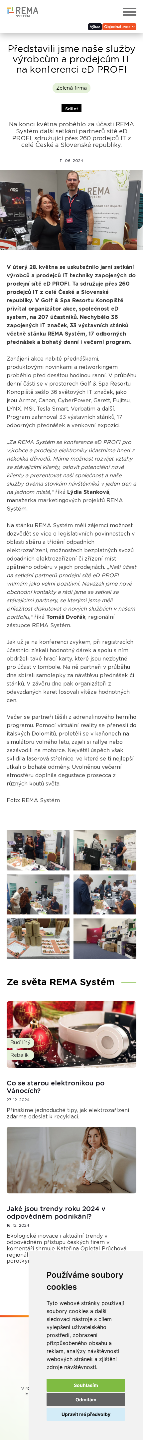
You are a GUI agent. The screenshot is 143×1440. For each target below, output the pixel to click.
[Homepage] (22, 15)
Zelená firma (71, 88)
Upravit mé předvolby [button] (86, 1414)
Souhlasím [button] (86, 1385)
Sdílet (71, 109)
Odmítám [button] (85, 1399)
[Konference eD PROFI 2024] (38, 850)
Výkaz (95, 27)
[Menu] (129, 12)
